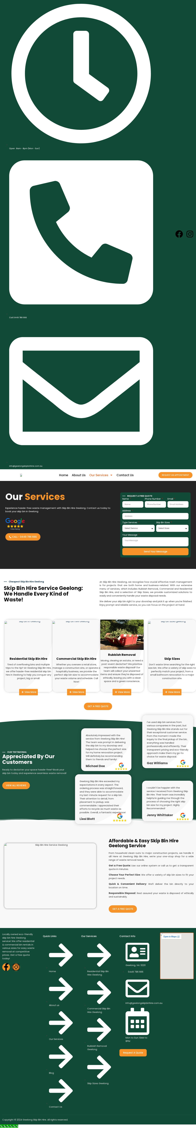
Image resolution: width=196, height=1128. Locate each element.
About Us (79, 475)
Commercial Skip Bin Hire (76, 659)
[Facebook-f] (6, 967)
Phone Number (153, 498)
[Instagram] (190, 234)
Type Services (130, 522)
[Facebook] (179, 234)
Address (126, 510)
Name (125, 498)
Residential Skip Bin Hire (28, 659)
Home (63, 475)
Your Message (130, 534)
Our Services (98, 475)
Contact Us (125, 475)
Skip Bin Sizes (163, 522)
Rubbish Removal (122, 655)
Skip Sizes (172, 659)
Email (171, 498)
